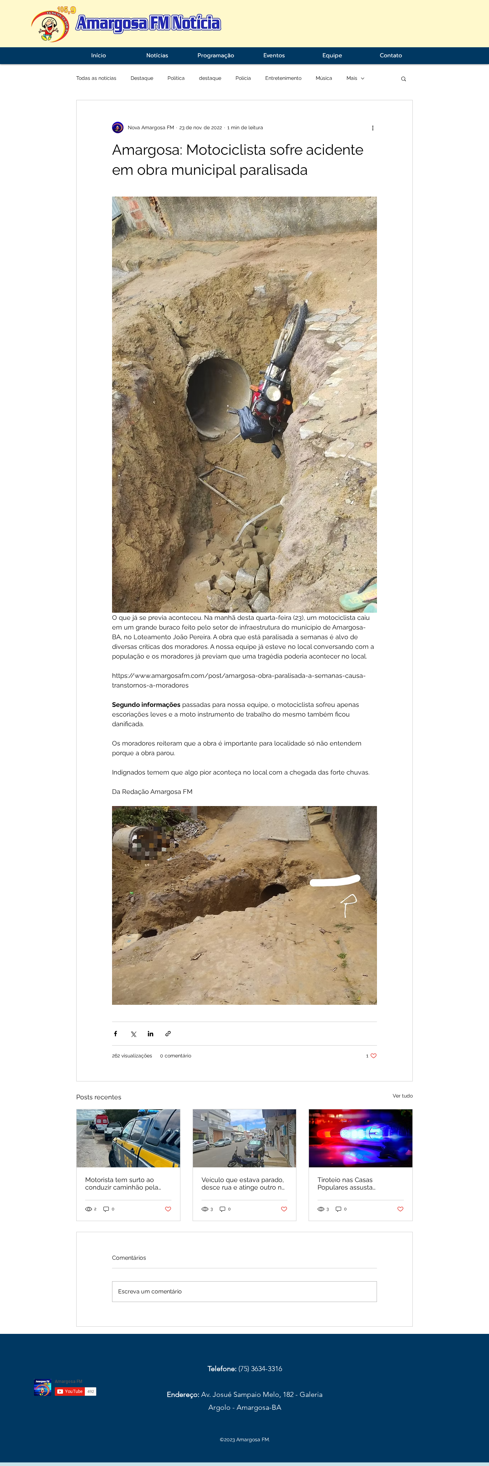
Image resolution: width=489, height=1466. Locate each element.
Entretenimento (283, 78)
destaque (210, 78)
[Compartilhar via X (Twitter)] (133, 1033)
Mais (352, 78)
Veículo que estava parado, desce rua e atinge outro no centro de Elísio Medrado (244, 1183)
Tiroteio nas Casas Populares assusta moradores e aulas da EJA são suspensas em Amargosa (357, 1183)
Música (324, 78)
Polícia (243, 78)
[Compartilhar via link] (168, 1033)
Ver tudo (403, 1096)
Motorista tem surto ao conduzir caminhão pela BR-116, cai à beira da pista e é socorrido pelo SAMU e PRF (126, 1183)
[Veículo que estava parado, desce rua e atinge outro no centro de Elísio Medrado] (244, 1138)
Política (176, 78)
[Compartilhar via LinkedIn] (150, 1033)
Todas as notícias (96, 78)
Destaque (142, 78)
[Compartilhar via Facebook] (115, 1033)
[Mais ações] (372, 127)
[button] (403, 78)
